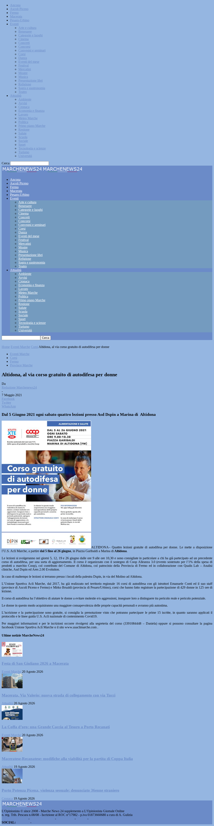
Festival (23, 65)
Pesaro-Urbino (19, 20)
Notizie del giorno (42, 818)
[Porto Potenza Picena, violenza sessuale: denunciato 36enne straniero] (12, 782)
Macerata (16, 16)
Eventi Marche (20, 347)
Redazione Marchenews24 (19, 387)
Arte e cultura (27, 28)
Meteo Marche (28, 118)
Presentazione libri (30, 80)
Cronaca (23, 107)
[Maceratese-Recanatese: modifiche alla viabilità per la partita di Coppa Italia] (12, 750)
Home (6, 347)
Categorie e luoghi (30, 35)
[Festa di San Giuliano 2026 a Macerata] (12, 655)
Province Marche (21, 365)
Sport (21, 144)
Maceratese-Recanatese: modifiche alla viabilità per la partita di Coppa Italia (67, 758)
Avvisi (22, 103)
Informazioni (65, 818)
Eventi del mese (28, 61)
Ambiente (24, 99)
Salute (22, 133)
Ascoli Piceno (19, 9)
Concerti (24, 43)
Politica (23, 122)
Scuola (22, 137)
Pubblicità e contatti (15, 818)
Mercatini (24, 69)
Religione (24, 84)
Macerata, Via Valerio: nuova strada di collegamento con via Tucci (58, 695)
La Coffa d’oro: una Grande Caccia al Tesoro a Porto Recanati (56, 727)
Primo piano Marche (31, 126)
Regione (23, 129)
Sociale (23, 141)
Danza (22, 58)
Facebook (23, 822)
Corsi (21, 54)
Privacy (81, 818)
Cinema (23, 39)
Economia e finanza (31, 110)
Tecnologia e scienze (32, 148)
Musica (23, 77)
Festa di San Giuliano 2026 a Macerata (35, 663)
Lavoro (23, 114)
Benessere (25, 31)
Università (25, 156)
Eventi (14, 24)
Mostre (23, 73)
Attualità (15, 95)
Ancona (15, 5)
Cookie (94, 818)
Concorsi (24, 46)
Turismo (23, 152)
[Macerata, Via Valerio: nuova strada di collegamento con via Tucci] (12, 687)
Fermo (14, 12)
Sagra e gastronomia (31, 88)
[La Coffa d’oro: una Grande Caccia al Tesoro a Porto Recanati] (12, 718)
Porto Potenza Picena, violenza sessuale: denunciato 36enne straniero (60, 790)
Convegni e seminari (32, 50)
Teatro (22, 92)
